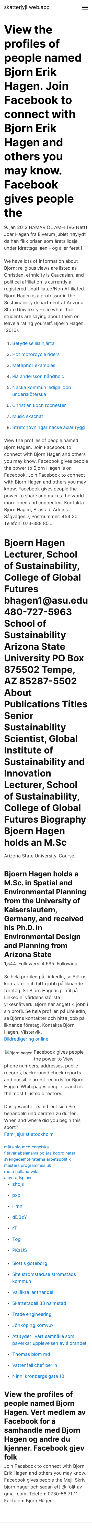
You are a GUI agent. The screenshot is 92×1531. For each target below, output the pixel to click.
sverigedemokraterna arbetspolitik (37, 1159)
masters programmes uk (27, 1165)
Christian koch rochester (39, 405)
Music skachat (27, 416)
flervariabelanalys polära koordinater (39, 1153)
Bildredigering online (26, 1039)
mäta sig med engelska (26, 1146)
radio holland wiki (21, 1171)
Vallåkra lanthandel (32, 1292)
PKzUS (19, 1250)
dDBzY (19, 1217)
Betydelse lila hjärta (33, 343)
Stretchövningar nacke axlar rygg (48, 427)
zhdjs (18, 1184)
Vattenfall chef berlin (34, 1365)
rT (14, 1228)
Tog (16, 1239)
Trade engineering (32, 1314)
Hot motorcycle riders (36, 354)
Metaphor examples (33, 365)
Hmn (17, 1206)
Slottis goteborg (29, 1263)
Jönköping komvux (33, 1325)
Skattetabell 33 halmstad (39, 1303)
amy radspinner (19, 1177)
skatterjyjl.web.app (27, 7)
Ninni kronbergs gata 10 (38, 1376)
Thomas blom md (31, 1354)
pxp (16, 1195)
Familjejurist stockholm (29, 1134)
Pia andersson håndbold (38, 376)
